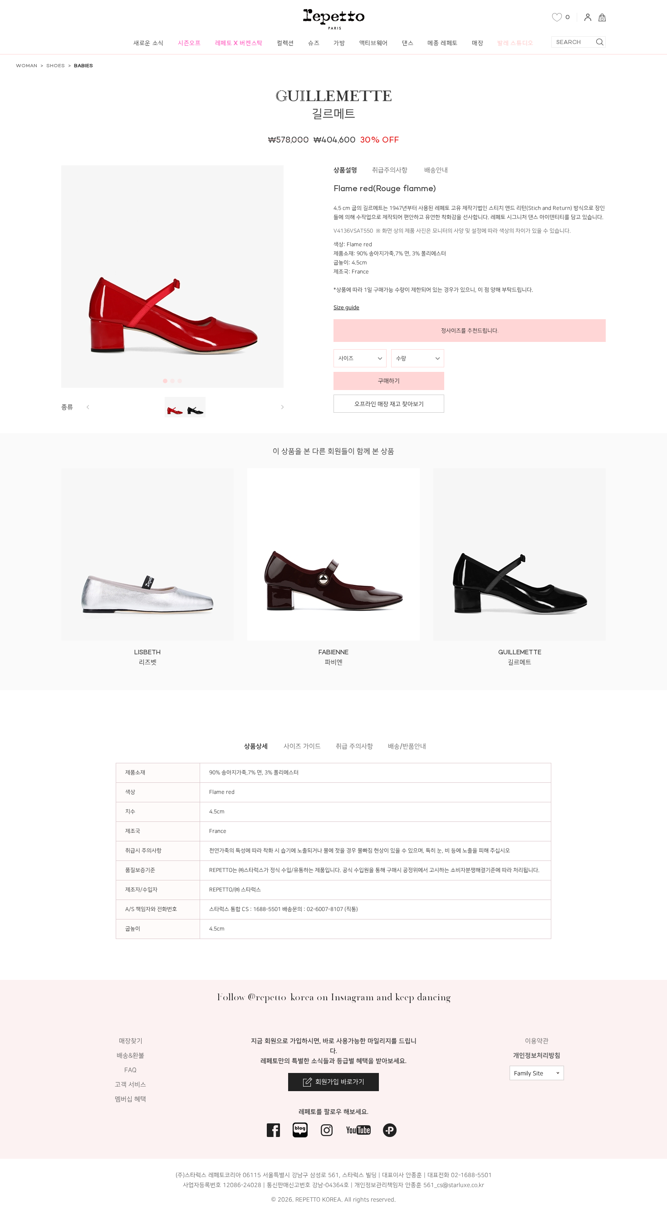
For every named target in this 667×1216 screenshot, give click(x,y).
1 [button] (165, 381)
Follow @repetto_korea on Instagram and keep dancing (334, 996)
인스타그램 (326, 1129)
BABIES (83, 66)
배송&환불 (130, 1055)
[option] (172, 276)
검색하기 (599, 42)
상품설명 (345, 170)
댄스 (407, 43)
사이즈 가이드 (302, 746)
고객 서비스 (130, 1084)
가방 (339, 43)
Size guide (346, 308)
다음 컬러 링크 (87, 407)
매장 (477, 43)
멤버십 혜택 (130, 1099)
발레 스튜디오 (515, 43)
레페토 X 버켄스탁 (239, 43)
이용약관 (537, 1041)
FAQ (130, 1070)
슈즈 (313, 43)
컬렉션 (285, 43)
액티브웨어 (373, 43)
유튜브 (358, 1129)
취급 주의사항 (354, 746)
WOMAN (26, 66)
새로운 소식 (148, 43)
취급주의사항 (389, 170)
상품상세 (256, 746)
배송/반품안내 (407, 746)
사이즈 (345, 358)
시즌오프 (189, 43)
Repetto (333, 19)
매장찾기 (130, 1041)
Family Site (528, 1073)
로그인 (588, 17)
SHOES (55, 66)
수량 (401, 358)
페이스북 (273, 1129)
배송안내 (436, 170)
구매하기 (389, 380)
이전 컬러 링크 (282, 407)
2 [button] (172, 381)
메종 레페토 (442, 43)
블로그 (300, 1129)
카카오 (390, 1129)
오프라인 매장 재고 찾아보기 (389, 403)
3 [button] (179, 381)
